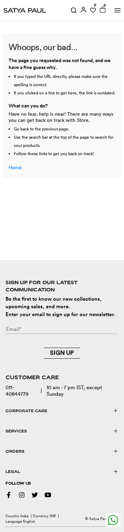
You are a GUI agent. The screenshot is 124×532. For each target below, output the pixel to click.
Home (15, 167)
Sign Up (62, 353)
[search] (73, 10)
